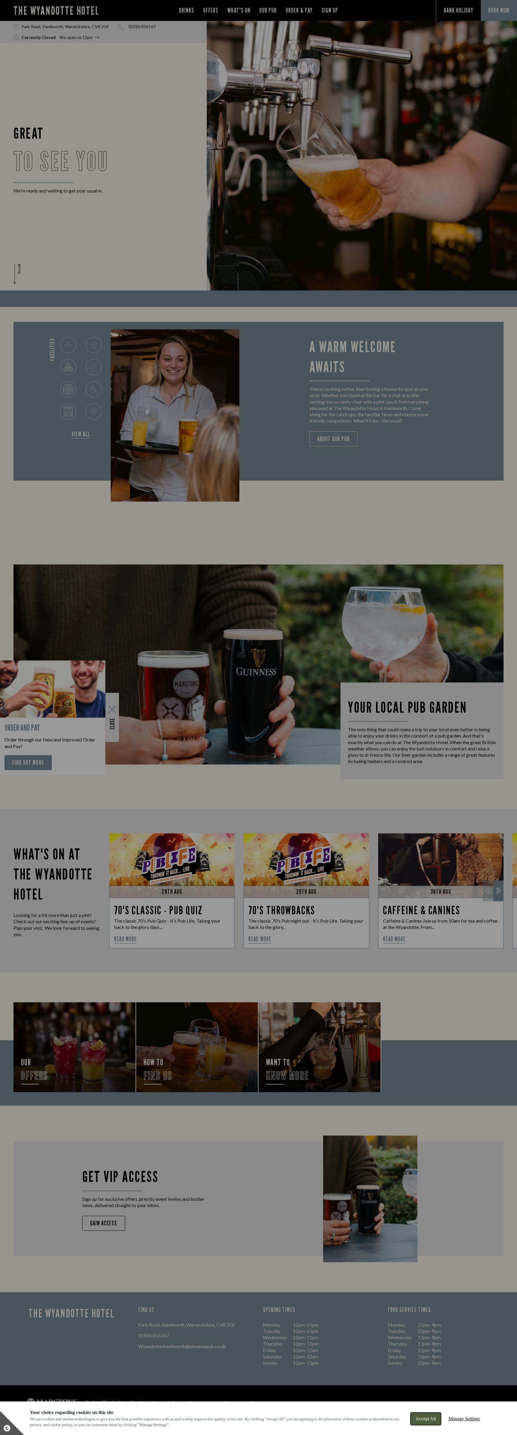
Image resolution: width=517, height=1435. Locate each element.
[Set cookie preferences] (12, 1423)
